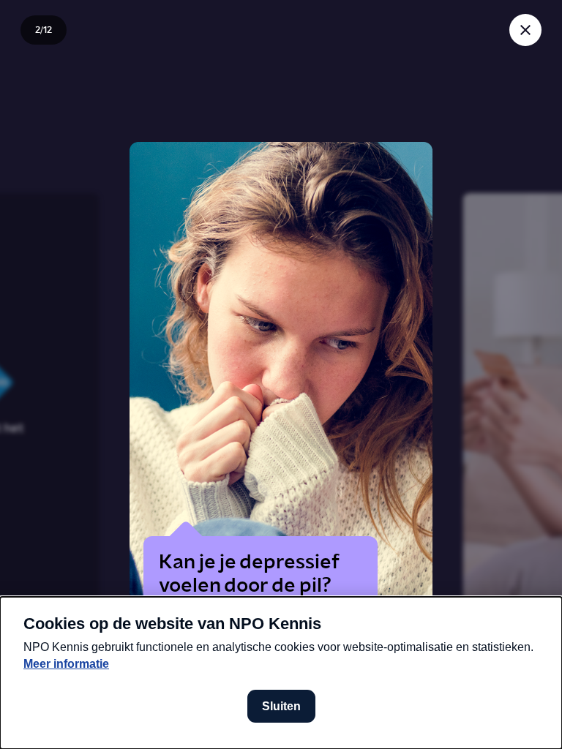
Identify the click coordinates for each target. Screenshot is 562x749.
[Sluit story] (525, 30)
